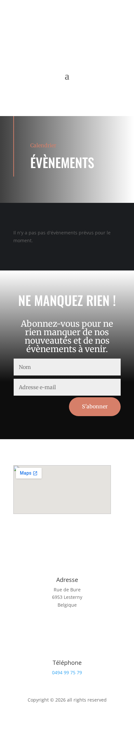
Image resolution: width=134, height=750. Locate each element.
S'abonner (95, 406)
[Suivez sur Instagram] (67, 42)
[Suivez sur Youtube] (80, 42)
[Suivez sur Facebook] (54, 42)
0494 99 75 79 (67, 672)
